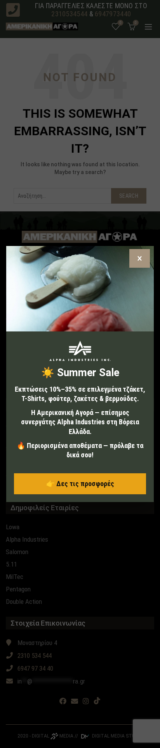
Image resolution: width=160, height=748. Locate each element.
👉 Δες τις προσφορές (80, 483)
